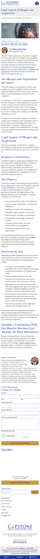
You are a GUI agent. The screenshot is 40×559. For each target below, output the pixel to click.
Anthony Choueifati (18, 49)
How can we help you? (9, 417)
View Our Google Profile (24, 482)
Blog (5, 18)
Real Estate (4, 513)
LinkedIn (23, 44)
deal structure (29, 260)
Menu (37, 4)
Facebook (5, 44)
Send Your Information (20, 443)
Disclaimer (22, 548)
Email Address (6, 410)
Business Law (13, 387)
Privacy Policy (29, 548)
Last (22, 399)
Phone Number (7, 402)
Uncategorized (6, 515)
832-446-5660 (25, 553)
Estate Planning (6, 507)
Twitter (14, 44)
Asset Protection (6, 501)
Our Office (7, 449)
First (2, 399)
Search (35, 492)
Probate (3, 510)
